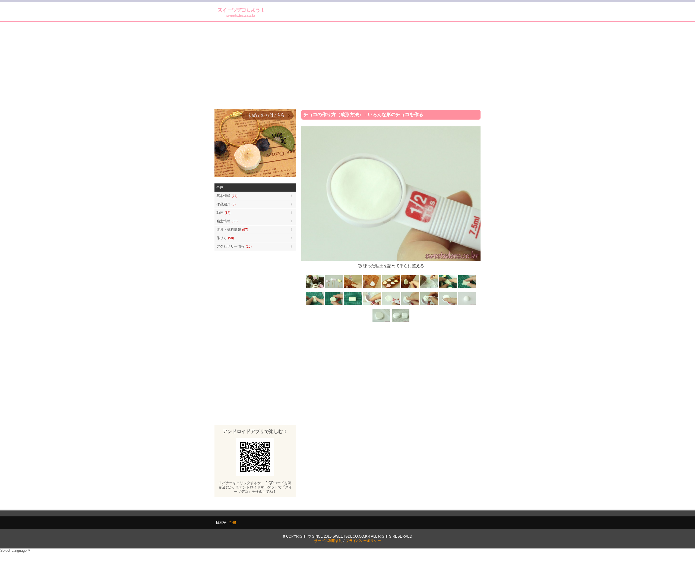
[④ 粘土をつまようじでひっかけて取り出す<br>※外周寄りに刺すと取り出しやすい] (409, 288)
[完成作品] (314, 288)
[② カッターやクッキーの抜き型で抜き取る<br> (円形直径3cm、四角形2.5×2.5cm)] (400, 321)
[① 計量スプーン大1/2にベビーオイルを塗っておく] (371, 305)
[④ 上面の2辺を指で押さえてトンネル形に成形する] (314, 305)
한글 (232, 522)
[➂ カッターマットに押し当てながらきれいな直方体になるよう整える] (466, 288)
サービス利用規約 (328, 541)
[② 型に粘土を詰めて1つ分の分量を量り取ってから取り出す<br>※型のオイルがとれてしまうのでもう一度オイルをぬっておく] (371, 288)
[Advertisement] (347, 65)
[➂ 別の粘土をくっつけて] (409, 305)
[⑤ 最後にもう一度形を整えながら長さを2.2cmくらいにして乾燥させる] (352, 305)
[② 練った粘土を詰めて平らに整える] (390, 305)
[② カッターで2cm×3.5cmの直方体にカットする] (447, 288)
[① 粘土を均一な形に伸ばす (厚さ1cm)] (381, 321)
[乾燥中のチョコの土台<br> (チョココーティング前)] (333, 288)
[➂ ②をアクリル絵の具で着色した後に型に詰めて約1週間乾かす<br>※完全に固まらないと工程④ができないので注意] (390, 288)
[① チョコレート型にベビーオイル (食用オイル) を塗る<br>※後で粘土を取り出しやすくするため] (352, 288)
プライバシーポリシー (363, 541)
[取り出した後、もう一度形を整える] (428, 305)
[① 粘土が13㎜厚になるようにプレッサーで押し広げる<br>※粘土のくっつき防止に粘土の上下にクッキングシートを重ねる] (428, 288)
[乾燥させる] (466, 305)
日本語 (221, 522)
